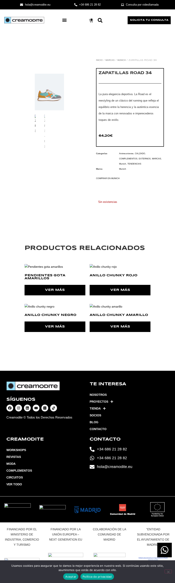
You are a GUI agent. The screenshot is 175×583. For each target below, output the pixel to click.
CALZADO (140, 153)
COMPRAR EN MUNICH (108, 178)
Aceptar (70, 576)
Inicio (99, 60)
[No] (168, 571)
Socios (95, 415)
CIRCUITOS (14, 477)
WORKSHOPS (16, 450)
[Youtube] (36, 408)
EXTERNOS (145, 158)
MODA (11, 463)
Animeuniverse (126, 153)
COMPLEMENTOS (128, 158)
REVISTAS (13, 457)
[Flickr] (44, 408)
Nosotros (98, 394)
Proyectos (99, 401)
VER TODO (14, 484)
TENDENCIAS (134, 164)
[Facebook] (9, 408)
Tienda (95, 408)
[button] (64, 20)
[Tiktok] (53, 408)
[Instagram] (18, 408)
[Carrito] (91, 20)
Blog (94, 422)
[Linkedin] (27, 408)
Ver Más (55, 290)
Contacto (98, 429)
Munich (121, 60)
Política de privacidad (97, 576)
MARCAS (110, 60)
